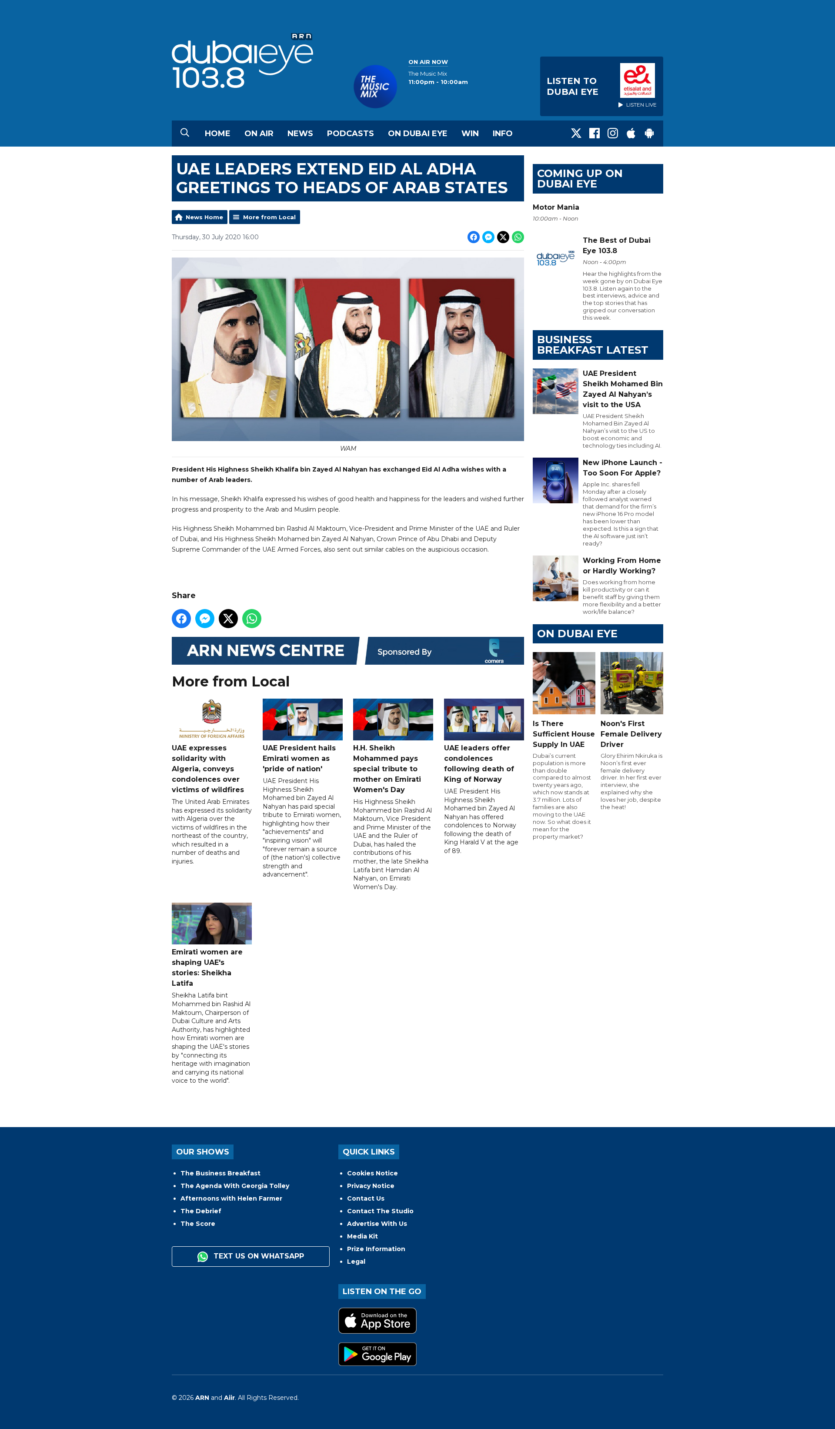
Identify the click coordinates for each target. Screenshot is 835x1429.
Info (503, 133)
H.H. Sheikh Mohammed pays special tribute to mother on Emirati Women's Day (387, 769)
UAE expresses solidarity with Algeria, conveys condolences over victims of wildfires (208, 769)
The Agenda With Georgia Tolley (234, 1186)
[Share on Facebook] (474, 237)
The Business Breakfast (220, 1173)
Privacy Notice (370, 1186)
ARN (202, 1398)
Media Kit (362, 1236)
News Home (204, 217)
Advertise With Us (377, 1224)
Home (217, 133)
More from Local (269, 217)
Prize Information (376, 1249)
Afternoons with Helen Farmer (231, 1198)
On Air (259, 133)
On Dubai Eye (418, 133)
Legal (356, 1261)
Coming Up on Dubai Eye (580, 178)
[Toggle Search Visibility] (185, 133)
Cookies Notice (372, 1173)
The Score (197, 1224)
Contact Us (365, 1198)
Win (470, 133)
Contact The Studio (380, 1211)
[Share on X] (503, 237)
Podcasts (350, 133)
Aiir (229, 1398)
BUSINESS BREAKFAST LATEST (592, 344)
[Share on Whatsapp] (518, 237)
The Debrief (200, 1211)
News (300, 133)
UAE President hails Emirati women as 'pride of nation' (299, 758)
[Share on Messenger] (488, 237)
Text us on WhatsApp (257, 1256)
